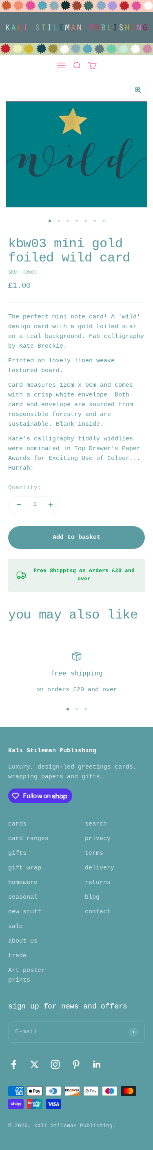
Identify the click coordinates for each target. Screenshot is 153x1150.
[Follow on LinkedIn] (96, 1064)
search (96, 824)
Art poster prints (26, 975)
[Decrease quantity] (19, 505)
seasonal (23, 897)
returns (98, 882)
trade (17, 955)
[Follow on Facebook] (13, 1064)
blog (92, 897)
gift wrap (24, 868)
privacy (98, 838)
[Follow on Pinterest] (76, 1064)
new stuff (24, 911)
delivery (99, 868)
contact (98, 911)
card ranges (28, 838)
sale (15, 926)
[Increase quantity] (50, 505)
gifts (17, 853)
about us (23, 941)
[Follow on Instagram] (55, 1064)
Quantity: (24, 487)
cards (17, 824)
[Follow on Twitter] (34, 1064)
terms (94, 853)
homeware (23, 882)
